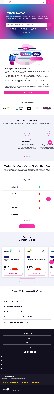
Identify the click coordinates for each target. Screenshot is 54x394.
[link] (50, 2)
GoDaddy (4, 382)
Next (50, 142)
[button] (2, 2)
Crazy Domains (14, 382)
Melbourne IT (25, 382)
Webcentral (35, 382)
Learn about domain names (40, 18)
